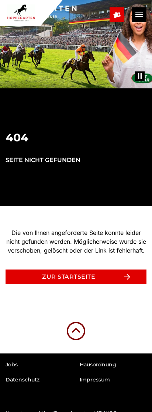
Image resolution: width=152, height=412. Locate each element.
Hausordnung (98, 364)
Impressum (95, 379)
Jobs (12, 364)
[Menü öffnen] (139, 14)
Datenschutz (22, 379)
